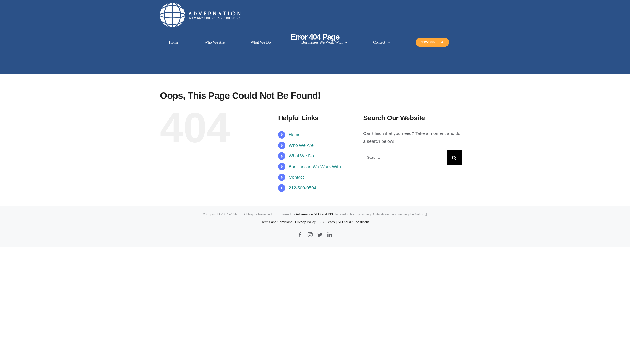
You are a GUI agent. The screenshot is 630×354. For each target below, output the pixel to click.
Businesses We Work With (315, 166)
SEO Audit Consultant (353, 222)
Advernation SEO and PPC (315, 214)
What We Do (301, 155)
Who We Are (301, 145)
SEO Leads (326, 222)
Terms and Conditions (276, 222)
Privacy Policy (305, 222)
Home (294, 134)
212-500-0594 (302, 187)
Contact (296, 177)
